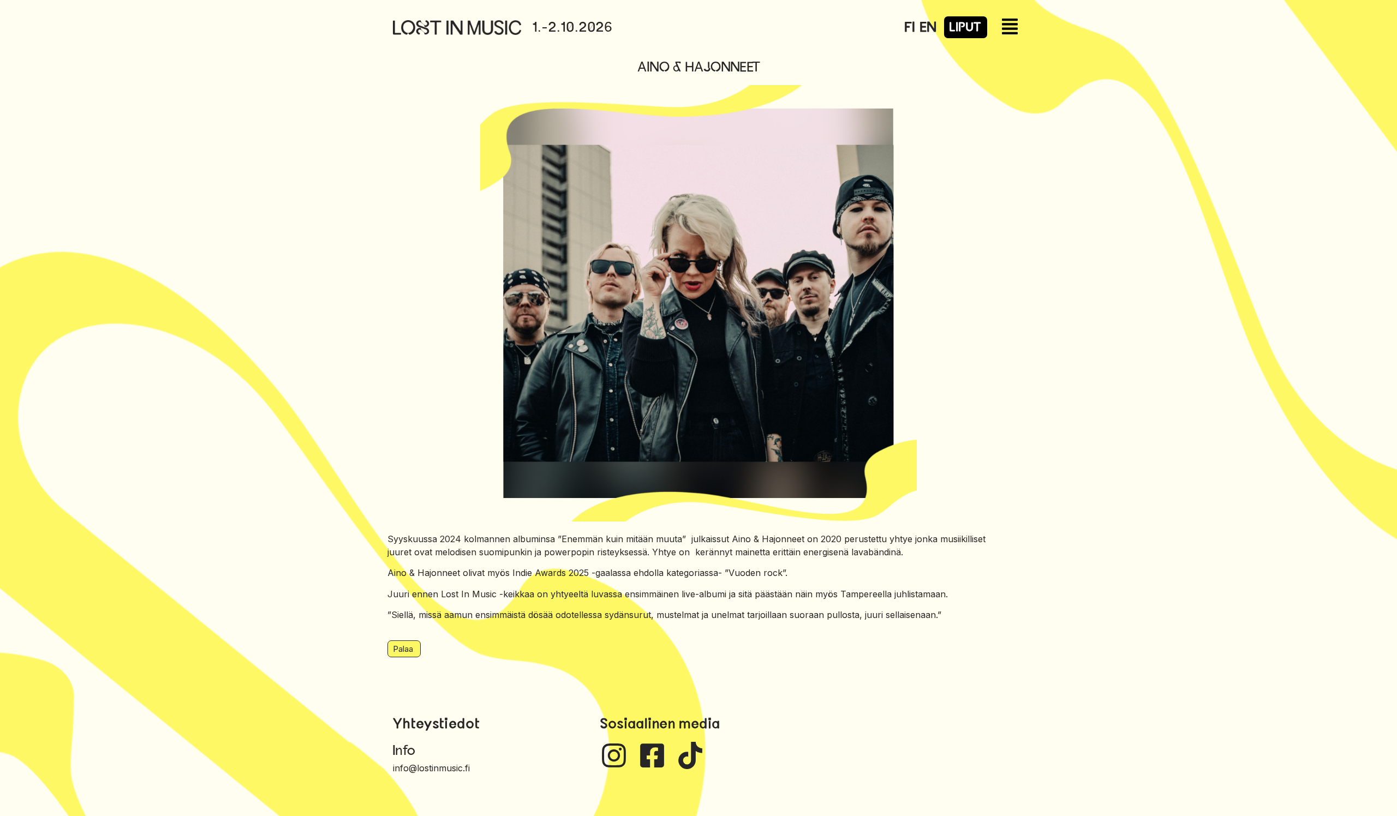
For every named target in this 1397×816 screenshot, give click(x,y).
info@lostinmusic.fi (431, 768)
